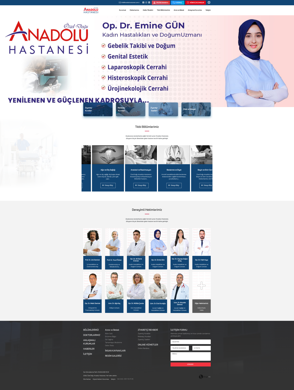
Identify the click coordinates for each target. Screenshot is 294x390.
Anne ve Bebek (179, 10)
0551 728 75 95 (128, 379)
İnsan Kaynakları (115, 351)
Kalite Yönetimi (148, 10)
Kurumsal (122, 10)
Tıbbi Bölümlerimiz (163, 10)
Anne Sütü (109, 333)
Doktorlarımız (134, 10)
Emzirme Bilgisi (110, 336)
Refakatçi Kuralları (144, 336)
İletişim (208, 10)
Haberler (88, 349)
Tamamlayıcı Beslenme (113, 342)
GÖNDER (190, 364)
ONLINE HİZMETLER (148, 345)
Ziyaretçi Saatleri (144, 339)
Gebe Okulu (109, 345)
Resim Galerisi (113, 356)
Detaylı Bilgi (98, 185)
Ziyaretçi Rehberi (148, 330)
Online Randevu (143, 348)
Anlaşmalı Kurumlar (195, 10)
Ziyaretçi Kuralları (144, 333)
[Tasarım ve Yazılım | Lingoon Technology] (205, 377)
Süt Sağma (109, 339)
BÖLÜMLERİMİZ (91, 330)
